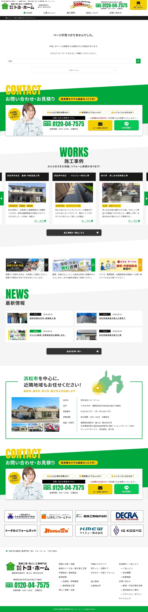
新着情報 (127, 576)
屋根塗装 (30, 206)
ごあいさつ (128, 568)
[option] (27, 199)
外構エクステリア (98, 563)
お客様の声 (96, 585)
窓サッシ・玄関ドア (100, 568)
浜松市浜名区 (13, 206)
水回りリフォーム (114, 206)
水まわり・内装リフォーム (102, 572)
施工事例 (95, 581)
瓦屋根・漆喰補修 (70, 581)
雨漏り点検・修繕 (66, 563)
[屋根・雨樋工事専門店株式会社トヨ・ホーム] (17, 6)
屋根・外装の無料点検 (132, 585)
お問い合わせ (125, 581)
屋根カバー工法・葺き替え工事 (72, 568)
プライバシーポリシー (132, 594)
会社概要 (127, 572)
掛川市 (105, 206)
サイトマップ (125, 598)
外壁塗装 (22, 206)
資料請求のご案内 (131, 589)
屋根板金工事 (68, 585)
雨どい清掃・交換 (66, 589)
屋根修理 (63, 576)
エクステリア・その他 (73, 206)
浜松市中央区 (60, 206)
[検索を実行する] (138, 61)
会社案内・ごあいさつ (129, 563)
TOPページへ (74, 70)
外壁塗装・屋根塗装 (67, 572)
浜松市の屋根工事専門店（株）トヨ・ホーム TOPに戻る (33, 551)
